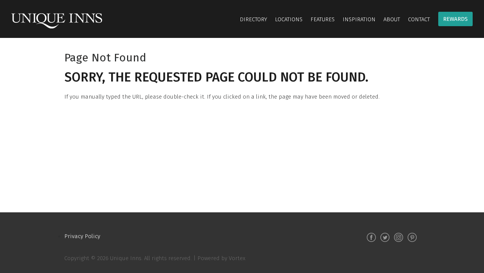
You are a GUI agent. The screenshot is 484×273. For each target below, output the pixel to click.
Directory (253, 19)
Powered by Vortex (221, 258)
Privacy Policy (82, 236)
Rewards (455, 19)
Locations (288, 19)
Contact (419, 19)
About (391, 19)
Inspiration (359, 19)
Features (322, 19)
